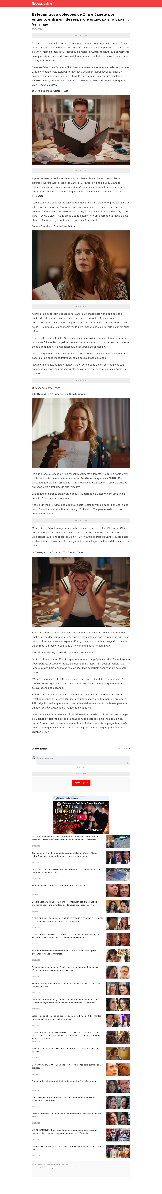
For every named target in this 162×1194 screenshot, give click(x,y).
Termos (56, 1168)
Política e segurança (47, 1168)
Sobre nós (35, 1168)
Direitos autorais (74, 1168)
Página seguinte (81, 783)
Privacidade (64, 1168)
